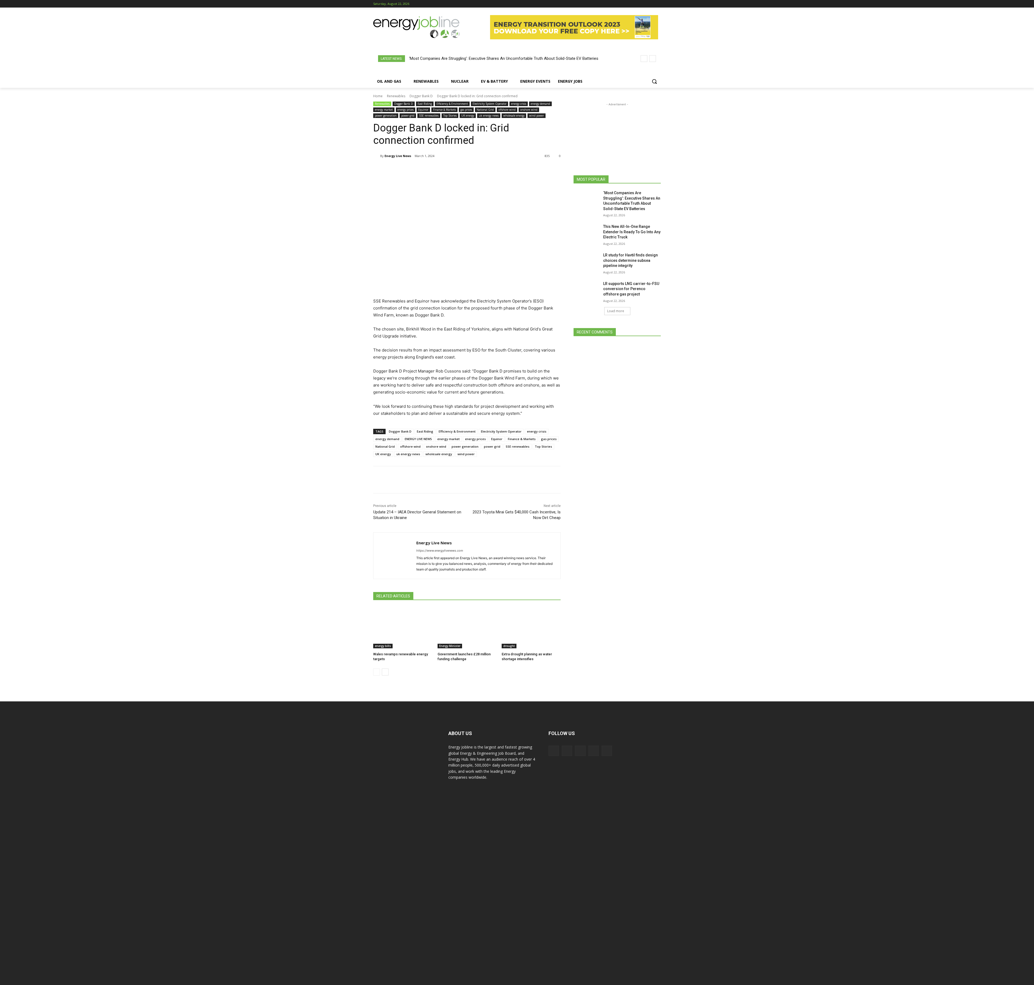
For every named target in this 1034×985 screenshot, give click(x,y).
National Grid (485, 110)
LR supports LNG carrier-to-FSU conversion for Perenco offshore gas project (631, 288)
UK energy (467, 115)
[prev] (644, 58)
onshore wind (528, 110)
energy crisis (518, 104)
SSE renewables (429, 115)
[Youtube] (658, 4)
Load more (615, 311)
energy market (384, 110)
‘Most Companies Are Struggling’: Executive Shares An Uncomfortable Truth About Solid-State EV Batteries (503, 58)
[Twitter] (650, 4)
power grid (407, 115)
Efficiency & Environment (452, 104)
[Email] (474, 169)
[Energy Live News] (376, 156)
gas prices (466, 110)
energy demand (540, 104)
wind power (536, 115)
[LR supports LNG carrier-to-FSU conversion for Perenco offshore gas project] (587, 290)
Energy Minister (449, 646)
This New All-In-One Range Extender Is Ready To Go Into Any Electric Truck (632, 231)
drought (509, 646)
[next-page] (385, 672)
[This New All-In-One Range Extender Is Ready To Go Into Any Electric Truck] (587, 233)
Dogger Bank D (421, 96)
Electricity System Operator (489, 104)
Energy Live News (398, 156)
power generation (386, 115)
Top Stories (450, 115)
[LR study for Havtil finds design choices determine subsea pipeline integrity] (587, 262)
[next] (652, 58)
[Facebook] (628, 4)
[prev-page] (376, 672)
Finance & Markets (444, 110)
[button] (654, 81)
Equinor (423, 110)
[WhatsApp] (436, 169)
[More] (486, 169)
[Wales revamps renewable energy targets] (402, 627)
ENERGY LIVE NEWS (418, 439)
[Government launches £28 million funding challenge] (467, 627)
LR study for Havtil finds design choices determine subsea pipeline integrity (630, 260)
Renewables (396, 96)
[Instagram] (635, 4)
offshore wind (507, 110)
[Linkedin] (643, 4)
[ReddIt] (461, 169)
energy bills (383, 646)
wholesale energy (514, 115)
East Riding (425, 104)
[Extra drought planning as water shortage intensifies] (531, 627)
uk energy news (489, 115)
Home (378, 96)
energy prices (405, 110)
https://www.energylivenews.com (439, 550)
